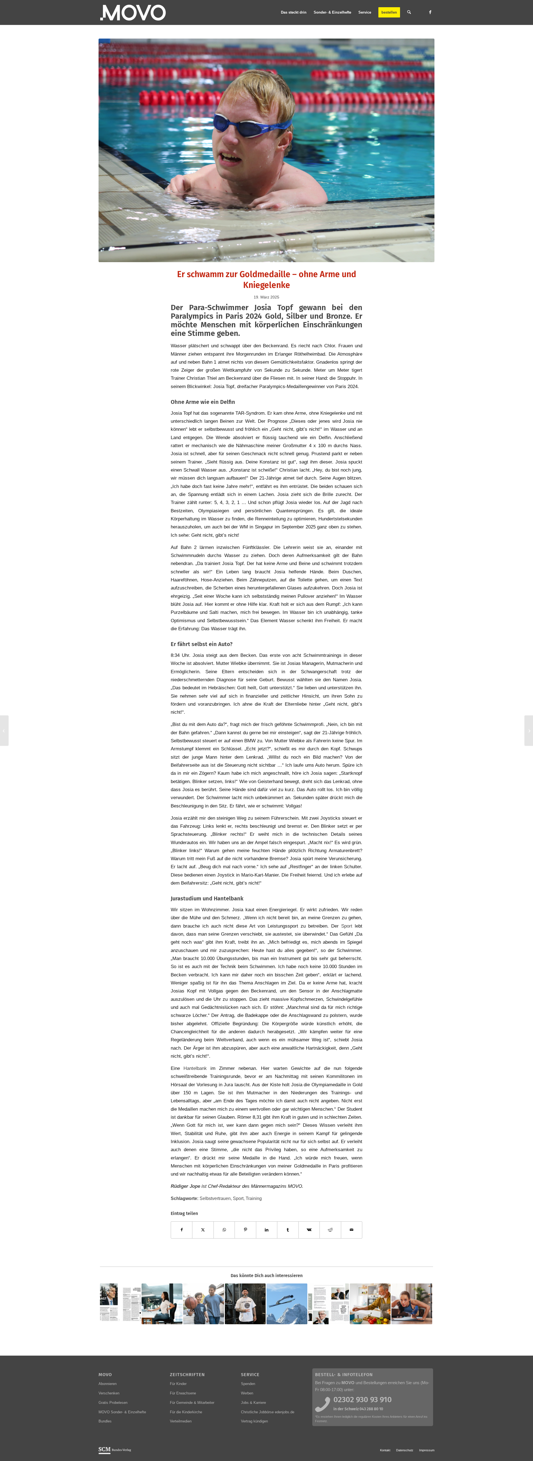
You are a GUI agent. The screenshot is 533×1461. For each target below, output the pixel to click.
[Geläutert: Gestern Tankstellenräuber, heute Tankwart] (528, 730)
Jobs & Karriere (253, 1403)
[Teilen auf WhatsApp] (224, 1230)
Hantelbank (195, 1068)
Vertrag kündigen (254, 1421)
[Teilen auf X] (202, 1230)
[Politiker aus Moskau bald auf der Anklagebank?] (4, 730)
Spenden (248, 1384)
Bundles (105, 1421)
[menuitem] (293, 12)
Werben (247, 1393)
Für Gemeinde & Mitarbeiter (192, 1403)
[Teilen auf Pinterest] (245, 1230)
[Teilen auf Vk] (309, 1230)
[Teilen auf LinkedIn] (266, 1230)
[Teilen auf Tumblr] (287, 1230)
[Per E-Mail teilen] (351, 1230)
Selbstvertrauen (215, 1198)
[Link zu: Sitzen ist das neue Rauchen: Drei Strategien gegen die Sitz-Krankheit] (162, 1303)
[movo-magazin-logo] (134, 12)
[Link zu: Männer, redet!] (328, 1303)
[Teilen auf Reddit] (330, 1230)
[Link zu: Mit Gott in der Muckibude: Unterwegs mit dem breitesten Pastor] (245, 1303)
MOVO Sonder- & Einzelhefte (122, 1412)
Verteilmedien (181, 1421)
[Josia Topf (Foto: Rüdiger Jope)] (266, 150)
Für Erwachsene (183, 1393)
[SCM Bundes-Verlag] (115, 1453)
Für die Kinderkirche (186, 1412)
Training (254, 1198)
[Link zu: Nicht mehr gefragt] (120, 1303)
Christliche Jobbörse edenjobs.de (267, 1412)
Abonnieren (108, 1384)
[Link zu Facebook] (430, 12)
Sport (346, 926)
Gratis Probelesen (113, 1403)
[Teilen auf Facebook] (181, 1230)
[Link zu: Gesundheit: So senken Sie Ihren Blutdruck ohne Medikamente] (370, 1303)
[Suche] (409, 12)
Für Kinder (178, 1384)
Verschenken (109, 1393)
